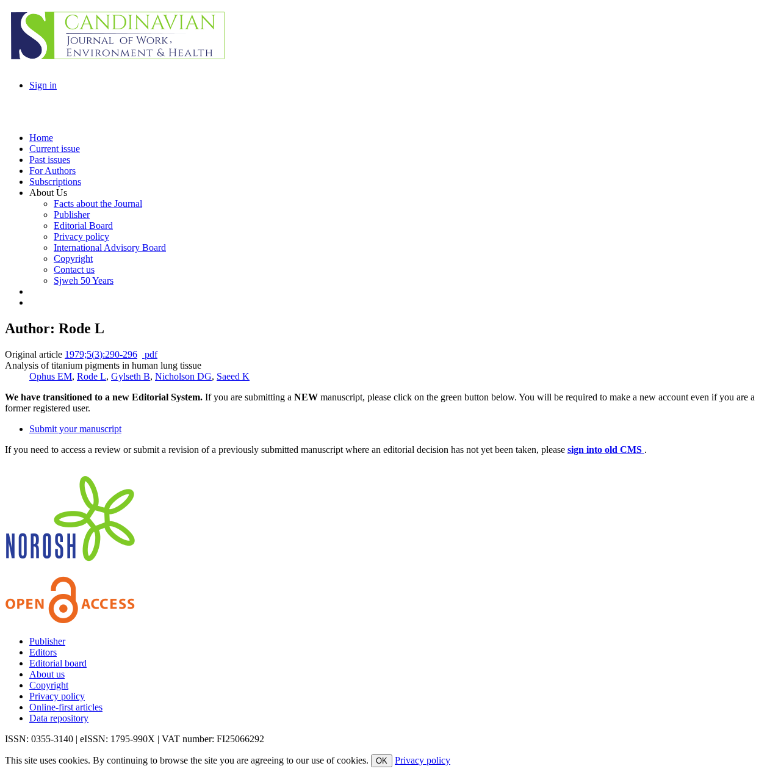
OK (381, 760)
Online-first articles (66, 707)
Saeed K (233, 376)
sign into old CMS (605, 449)
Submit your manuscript (75, 429)
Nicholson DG (183, 376)
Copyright (48, 685)
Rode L (91, 376)
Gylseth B (130, 376)
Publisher (47, 641)
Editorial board (58, 663)
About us (47, 674)
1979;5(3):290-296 (101, 354)
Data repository (58, 718)
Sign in (43, 85)
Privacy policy (57, 696)
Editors (43, 652)
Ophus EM (50, 376)
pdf (149, 354)
